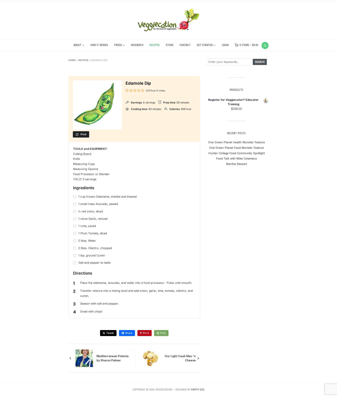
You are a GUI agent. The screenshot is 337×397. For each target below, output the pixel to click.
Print (163, 332)
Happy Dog (197, 389)
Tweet (110, 332)
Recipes (155, 45)
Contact (185, 45)
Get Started (205, 45)
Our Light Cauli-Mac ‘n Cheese (180, 358)
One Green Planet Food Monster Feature (236, 147)
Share (128, 332)
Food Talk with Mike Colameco (236, 158)
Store (169, 45)
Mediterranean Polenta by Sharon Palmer (112, 358)
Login (225, 45)
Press (118, 45)
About (77, 45)
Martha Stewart (236, 164)
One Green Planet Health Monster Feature (236, 142)
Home (72, 60)
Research (137, 45)
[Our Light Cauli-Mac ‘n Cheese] (151, 358)
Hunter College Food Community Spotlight (236, 153)
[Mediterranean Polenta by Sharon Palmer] (85, 358)
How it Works (99, 45)
